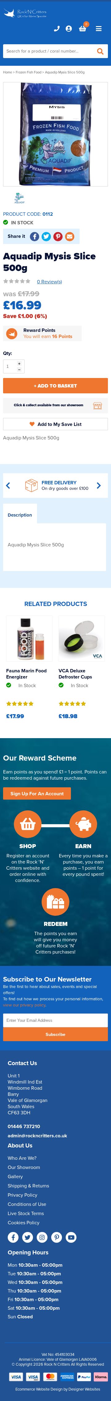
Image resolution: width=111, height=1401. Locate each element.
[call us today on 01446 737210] (57, 28)
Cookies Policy (23, 1223)
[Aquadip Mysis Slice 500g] (55, 134)
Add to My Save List (59, 424)
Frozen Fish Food (28, 72)
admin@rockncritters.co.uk (37, 1136)
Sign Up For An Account (37, 794)
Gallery (15, 1177)
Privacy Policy (22, 1195)
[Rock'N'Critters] (25, 18)
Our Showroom (24, 1167)
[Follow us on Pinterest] (56, 1237)
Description (20, 515)
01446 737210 (24, 1127)
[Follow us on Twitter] (27, 1237)
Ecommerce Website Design (39, 1389)
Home (7, 72)
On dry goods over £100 (65, 488)
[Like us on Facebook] (13, 1237)
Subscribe (55, 1034)
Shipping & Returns (28, 1186)
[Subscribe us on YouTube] (71, 1237)
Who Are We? (22, 1158)
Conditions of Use (27, 1204)
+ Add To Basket (55, 386)
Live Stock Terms (26, 1213)
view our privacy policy (24, 1005)
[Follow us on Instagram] (42, 1237)
